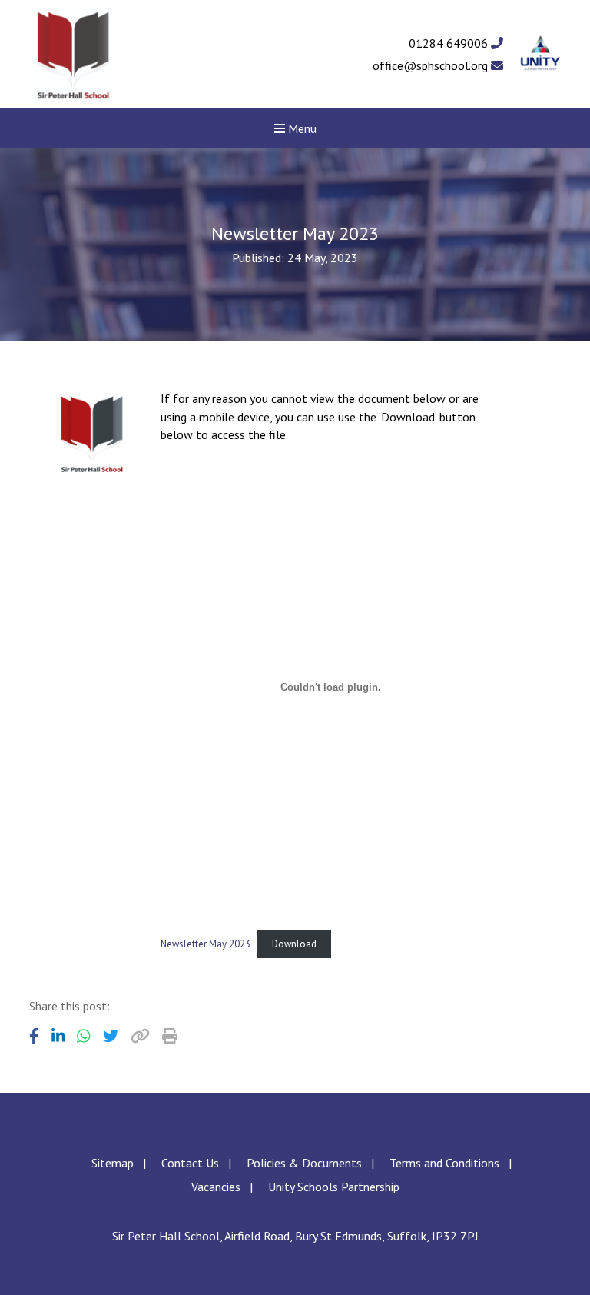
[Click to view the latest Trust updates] (540, 54)
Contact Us (190, 1162)
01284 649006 (450, 43)
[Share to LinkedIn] (58, 1036)
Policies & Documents (304, 1162)
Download (294, 943)
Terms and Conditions (444, 1162)
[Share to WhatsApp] (84, 1036)
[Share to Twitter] (110, 1036)
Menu (301, 128)
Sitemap (112, 1162)
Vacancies (215, 1186)
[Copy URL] (140, 1036)
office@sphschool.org (432, 65)
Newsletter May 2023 (205, 943)
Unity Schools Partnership (333, 1186)
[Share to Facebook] (34, 1036)
